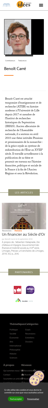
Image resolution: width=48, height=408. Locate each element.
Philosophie (15, 349)
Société (13, 333)
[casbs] (17, 290)
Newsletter (28, 370)
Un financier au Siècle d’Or (23, 234)
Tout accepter (16, 399)
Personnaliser (33, 399)
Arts (11, 341)
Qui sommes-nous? (12, 370)
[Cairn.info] (24, 300)
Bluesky (27, 374)
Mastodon (28, 378)
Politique (14, 329)
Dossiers (29, 341)
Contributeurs (10, 60)
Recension (6, 230)
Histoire (18, 230)
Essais (27, 329)
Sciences (13, 357)
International (15, 345)
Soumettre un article (12, 378)
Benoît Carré (10, 239)
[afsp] (30, 290)
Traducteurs (22, 60)
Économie (14, 337)
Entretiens (29, 337)
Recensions (30, 333)
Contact (6, 374)
